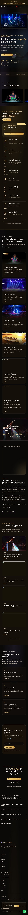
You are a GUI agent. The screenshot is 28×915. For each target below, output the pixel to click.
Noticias (3, 861)
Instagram (3, 883)
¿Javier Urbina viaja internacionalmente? (11, 810)
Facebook (3, 885)
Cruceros (15, 899)
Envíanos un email (14, 782)
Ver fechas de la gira (7, 54)
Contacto (3, 866)
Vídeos (2, 864)
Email (2, 890)
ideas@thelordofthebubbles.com (14, 786)
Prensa (3, 902)
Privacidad (21, 911)
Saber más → (7, 678)
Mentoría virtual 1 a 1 (5, 874)
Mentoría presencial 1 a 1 (6, 877)
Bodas (3, 899)
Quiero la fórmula (9, 747)
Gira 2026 (3, 854)
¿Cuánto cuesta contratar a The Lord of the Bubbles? (12, 804)
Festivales (22, 899)
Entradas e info (7, 119)
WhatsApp (3, 887)
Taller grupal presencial (6, 872)
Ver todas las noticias (14, 639)
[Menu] (25, 6)
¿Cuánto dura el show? (6, 823)
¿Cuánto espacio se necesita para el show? (11, 814)
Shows (2, 856)
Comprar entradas (14, 133)
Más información (6, 908)
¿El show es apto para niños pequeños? (10, 819)
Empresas (9, 899)
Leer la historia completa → (9, 511)
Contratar (17, 54)
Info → (5, 146)
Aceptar (16, 906)
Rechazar (22, 906)
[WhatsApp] (24, 911)
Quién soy (3, 859)
